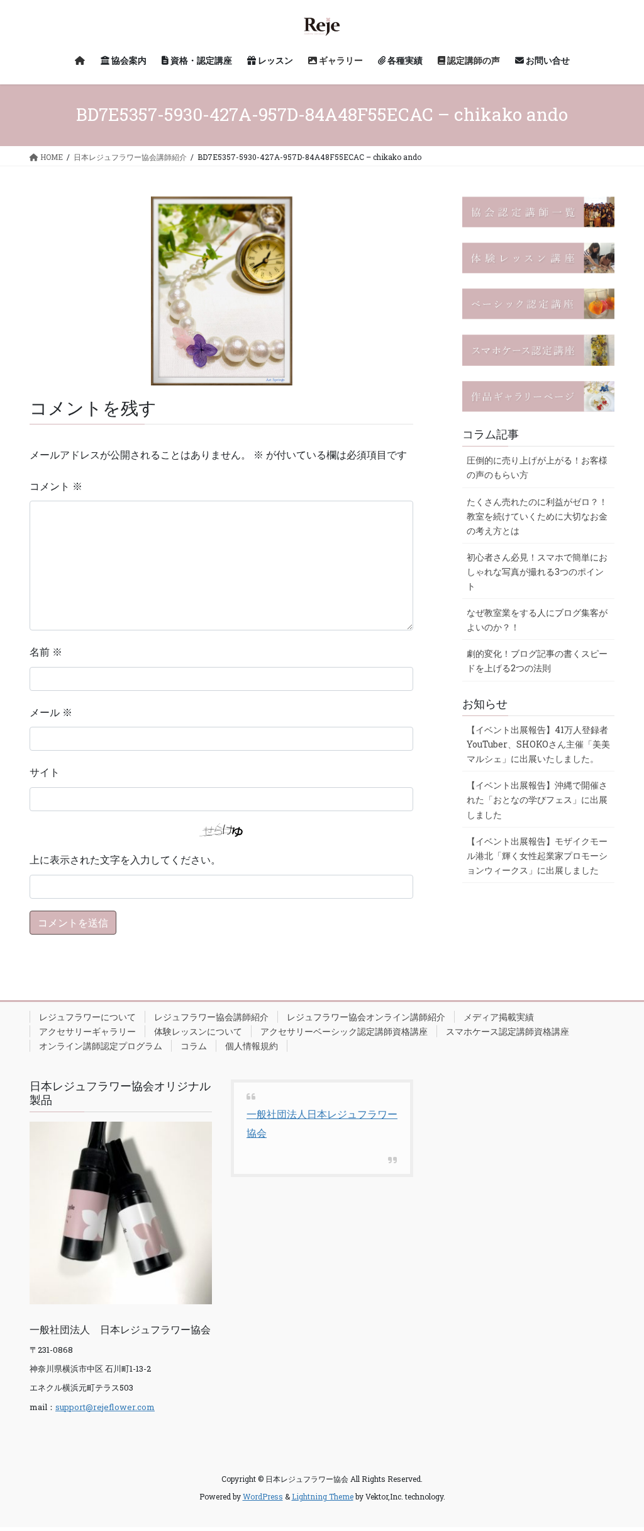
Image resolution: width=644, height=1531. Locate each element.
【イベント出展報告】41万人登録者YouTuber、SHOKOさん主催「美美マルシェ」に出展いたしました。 (538, 744)
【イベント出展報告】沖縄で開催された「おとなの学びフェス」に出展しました (537, 799)
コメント (56, 485)
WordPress (263, 1496)
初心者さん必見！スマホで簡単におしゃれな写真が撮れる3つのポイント (537, 571)
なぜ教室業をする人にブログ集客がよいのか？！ (537, 619)
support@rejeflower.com (105, 1407)
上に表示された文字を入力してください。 (125, 859)
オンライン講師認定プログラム (100, 1046)
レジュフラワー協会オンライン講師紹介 (366, 1017)
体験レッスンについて (198, 1031)
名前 (46, 651)
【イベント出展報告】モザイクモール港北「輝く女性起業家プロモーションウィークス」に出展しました (537, 855)
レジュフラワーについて (87, 1017)
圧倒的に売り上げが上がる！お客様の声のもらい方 (537, 467)
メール (51, 712)
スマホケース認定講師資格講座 (507, 1031)
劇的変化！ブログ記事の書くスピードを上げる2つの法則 (537, 660)
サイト (45, 771)
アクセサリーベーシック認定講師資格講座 (344, 1031)
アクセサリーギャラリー (87, 1031)
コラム (193, 1046)
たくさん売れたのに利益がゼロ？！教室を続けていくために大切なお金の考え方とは (537, 516)
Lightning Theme (322, 1496)
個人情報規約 (251, 1046)
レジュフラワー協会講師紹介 (211, 1017)
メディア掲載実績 (499, 1017)
